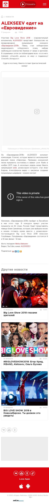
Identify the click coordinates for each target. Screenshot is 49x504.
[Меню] (44, 4)
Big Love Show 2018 (20, 38)
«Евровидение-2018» (10, 45)
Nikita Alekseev (21, 244)
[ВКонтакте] (16, 251)
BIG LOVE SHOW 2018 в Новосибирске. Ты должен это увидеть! (21, 413)
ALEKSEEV (17, 40)
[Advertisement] (24, 449)
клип (15, 168)
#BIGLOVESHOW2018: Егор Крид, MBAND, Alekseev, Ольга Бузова (23, 363)
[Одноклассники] (21, 251)
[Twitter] (18, 251)
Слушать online (30, 4)
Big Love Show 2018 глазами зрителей (20, 314)
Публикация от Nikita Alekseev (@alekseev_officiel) (27, 149)
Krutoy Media (43, 495)
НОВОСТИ (10, 17)
